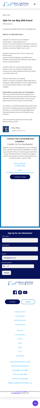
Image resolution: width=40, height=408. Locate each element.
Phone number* (7, 262)
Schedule (12, 302)
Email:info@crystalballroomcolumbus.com (20, 171)
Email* (4, 254)
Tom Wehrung (16, 393)
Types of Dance (20, 324)
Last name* (5, 245)
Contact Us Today (20, 177)
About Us (20, 330)
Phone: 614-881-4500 (20, 374)
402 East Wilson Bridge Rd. (20, 366)
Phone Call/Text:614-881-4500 (20, 164)
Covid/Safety (20, 356)
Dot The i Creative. (22, 391)
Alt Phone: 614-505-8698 (20, 379)
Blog (20, 347)
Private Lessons (20, 312)
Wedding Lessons (20, 320)
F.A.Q (20, 352)
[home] (15, 4)
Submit (6, 273)
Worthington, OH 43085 (20, 370)
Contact (28, 302)
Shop (20, 343)
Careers (20, 339)
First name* (5, 236)
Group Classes (20, 316)
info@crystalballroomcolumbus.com (20, 383)
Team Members (20, 335)
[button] (34, 4)
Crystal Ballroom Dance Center (20, 362)
